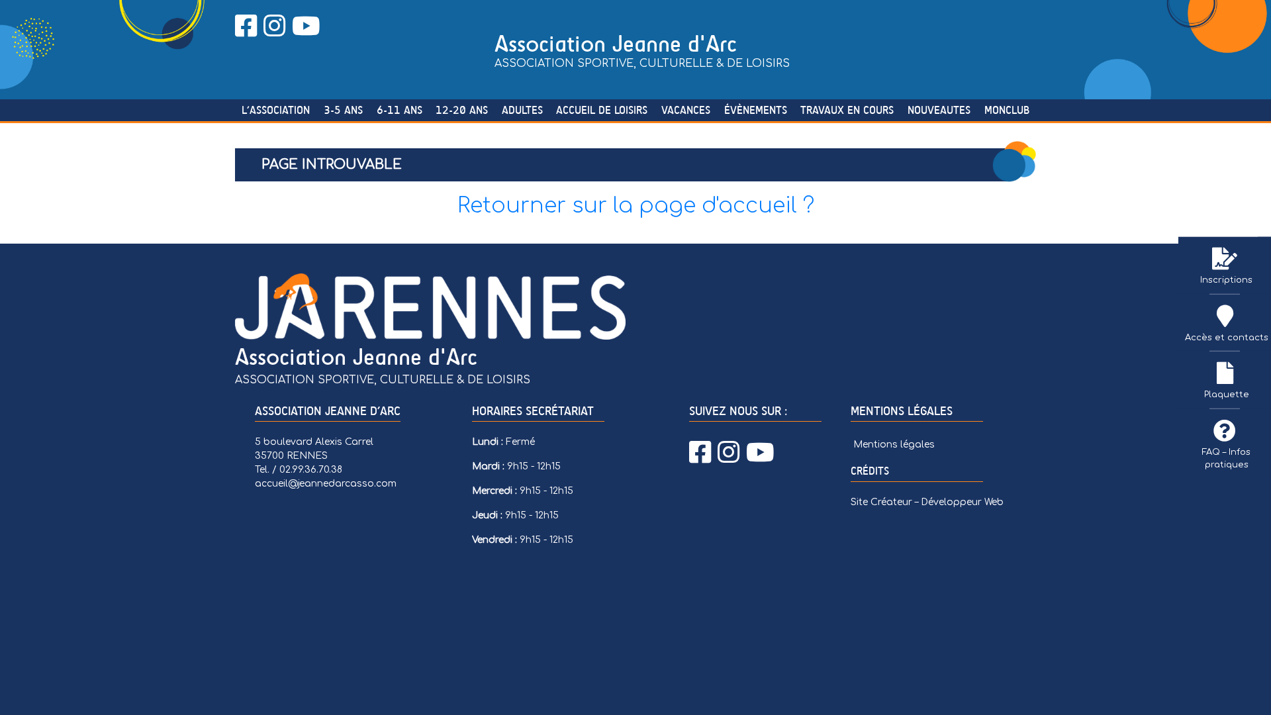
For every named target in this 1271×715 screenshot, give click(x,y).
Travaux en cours (847, 110)
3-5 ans (343, 110)
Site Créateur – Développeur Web (927, 502)
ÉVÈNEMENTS (755, 110)
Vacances (685, 110)
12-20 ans (462, 110)
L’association (276, 110)
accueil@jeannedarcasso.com (326, 484)
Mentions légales (894, 445)
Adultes (522, 110)
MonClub (1006, 110)
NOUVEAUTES (939, 110)
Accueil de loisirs (601, 110)
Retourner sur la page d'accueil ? (635, 205)
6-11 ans (399, 110)
